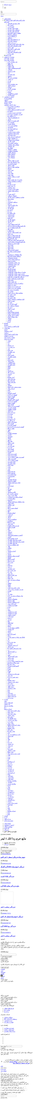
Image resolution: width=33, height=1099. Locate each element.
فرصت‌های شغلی (9, 1008)
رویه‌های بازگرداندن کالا (10, 1019)
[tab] (18, 22)
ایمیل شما (3, 1046)
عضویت (3, 1048)
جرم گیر (6, 830)
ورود (2, 16)
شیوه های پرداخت (9, 1029)
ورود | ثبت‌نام (7, 4)
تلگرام (2, 974)
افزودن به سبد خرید (6, 850)
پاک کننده (6, 828)
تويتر (2, 970)
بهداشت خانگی (8, 826)
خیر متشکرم (9, 1080)
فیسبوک (3, 972)
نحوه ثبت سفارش (9, 1028)
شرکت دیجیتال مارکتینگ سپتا (21, 1063)
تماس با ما (7, 1010)
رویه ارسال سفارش (9, 1031)
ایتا (4, 976)
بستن (2, 959)
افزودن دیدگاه (4, 944)
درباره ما (6, 1011)
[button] (18, 19)
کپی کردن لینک (4, 967)
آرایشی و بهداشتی (9, 825)
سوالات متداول (8, 1017)
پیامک (2, 978)
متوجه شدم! (4, 1094)
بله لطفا (3, 1080)
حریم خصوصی (8, 1020)
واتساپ (3, 969)
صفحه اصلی (7, 823)
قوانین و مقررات (8, 1022)
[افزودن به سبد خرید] (1, 862)
